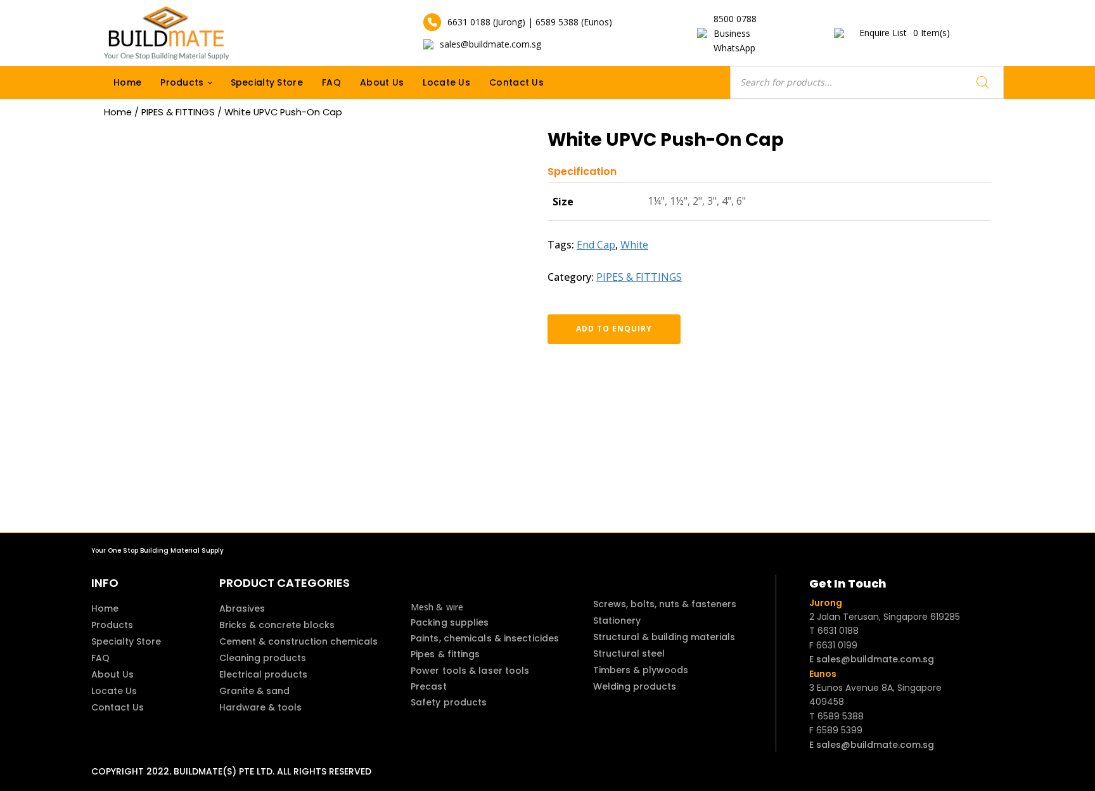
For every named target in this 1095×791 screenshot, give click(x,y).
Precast (429, 686)
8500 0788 (735, 19)
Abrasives (242, 608)
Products (181, 82)
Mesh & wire (437, 607)
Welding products (634, 686)
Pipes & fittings (445, 654)
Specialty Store (267, 82)
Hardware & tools (260, 707)
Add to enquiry (614, 328)
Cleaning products (262, 658)
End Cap (596, 245)
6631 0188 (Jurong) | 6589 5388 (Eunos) (529, 22)
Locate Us (446, 82)
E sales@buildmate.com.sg (871, 659)
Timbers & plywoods (640, 670)
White (634, 245)
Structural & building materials (664, 637)
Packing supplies (450, 622)
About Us (382, 82)
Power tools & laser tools (470, 670)
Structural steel (629, 653)
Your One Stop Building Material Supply (157, 550)
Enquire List (904, 33)
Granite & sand (254, 691)
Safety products (449, 702)
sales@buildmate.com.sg (490, 44)
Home (127, 82)
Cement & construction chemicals (298, 641)
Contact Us (516, 82)
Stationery (617, 620)
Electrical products (263, 674)
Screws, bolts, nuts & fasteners (664, 604)
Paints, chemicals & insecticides (485, 638)
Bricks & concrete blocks (277, 625)
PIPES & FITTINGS (178, 112)
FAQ (331, 82)
